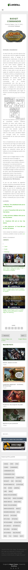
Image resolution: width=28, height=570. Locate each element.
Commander (14, 467)
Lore (5, 491)
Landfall (16, 488)
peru (5, 536)
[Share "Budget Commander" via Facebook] (6, 328)
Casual (6, 464)
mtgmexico (16, 525)
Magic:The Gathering (10, 495)
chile (16, 464)
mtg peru (6, 529)
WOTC (21, 536)
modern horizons (9, 512)
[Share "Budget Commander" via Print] (21, 328)
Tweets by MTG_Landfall (8, 457)
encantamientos (9, 484)
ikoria (10, 488)
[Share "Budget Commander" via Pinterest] (15, 328)
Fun (5, 488)
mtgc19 (6, 515)
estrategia (19, 484)
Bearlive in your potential (10, 423)
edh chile (18, 481)
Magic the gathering (10, 505)
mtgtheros (7, 532)
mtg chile (7, 519)
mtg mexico (7, 525)
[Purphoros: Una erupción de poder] (14, 396)
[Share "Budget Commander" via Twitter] (9, 328)
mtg (18, 512)
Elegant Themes (13, 564)
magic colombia (17, 498)
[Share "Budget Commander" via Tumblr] (12, 328)
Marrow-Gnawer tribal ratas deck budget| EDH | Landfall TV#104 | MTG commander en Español (14, 290)
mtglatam (17, 522)
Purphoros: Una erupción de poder (13, 404)
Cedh (11, 464)
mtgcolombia (8, 522)
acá (24, 234)
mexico (18, 508)
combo (6, 467)
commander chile (9, 474)
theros (15, 536)
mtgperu (14, 529)
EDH (12, 481)
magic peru (17, 501)
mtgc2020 (13, 515)
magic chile (7, 498)
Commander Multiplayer (14, 26)
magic (10, 491)
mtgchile (15, 519)
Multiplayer (16, 532)
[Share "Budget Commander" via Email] (18, 328)
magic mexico (8, 501)
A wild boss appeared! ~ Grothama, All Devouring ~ (13, 385)
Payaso (12, 24)
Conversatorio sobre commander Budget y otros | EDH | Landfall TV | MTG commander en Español (14, 269)
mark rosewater (9, 508)
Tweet (5, 246)
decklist (6, 481)
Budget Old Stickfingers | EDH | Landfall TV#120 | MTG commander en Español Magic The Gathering (13, 311)
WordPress (14, 566)
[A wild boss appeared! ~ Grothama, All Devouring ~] (14, 374)
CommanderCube (9, 477)
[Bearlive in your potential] (14, 415)
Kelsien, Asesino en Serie (10, 362)
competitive (19, 477)
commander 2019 (9, 470)
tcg (10, 536)
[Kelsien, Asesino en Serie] (14, 354)
